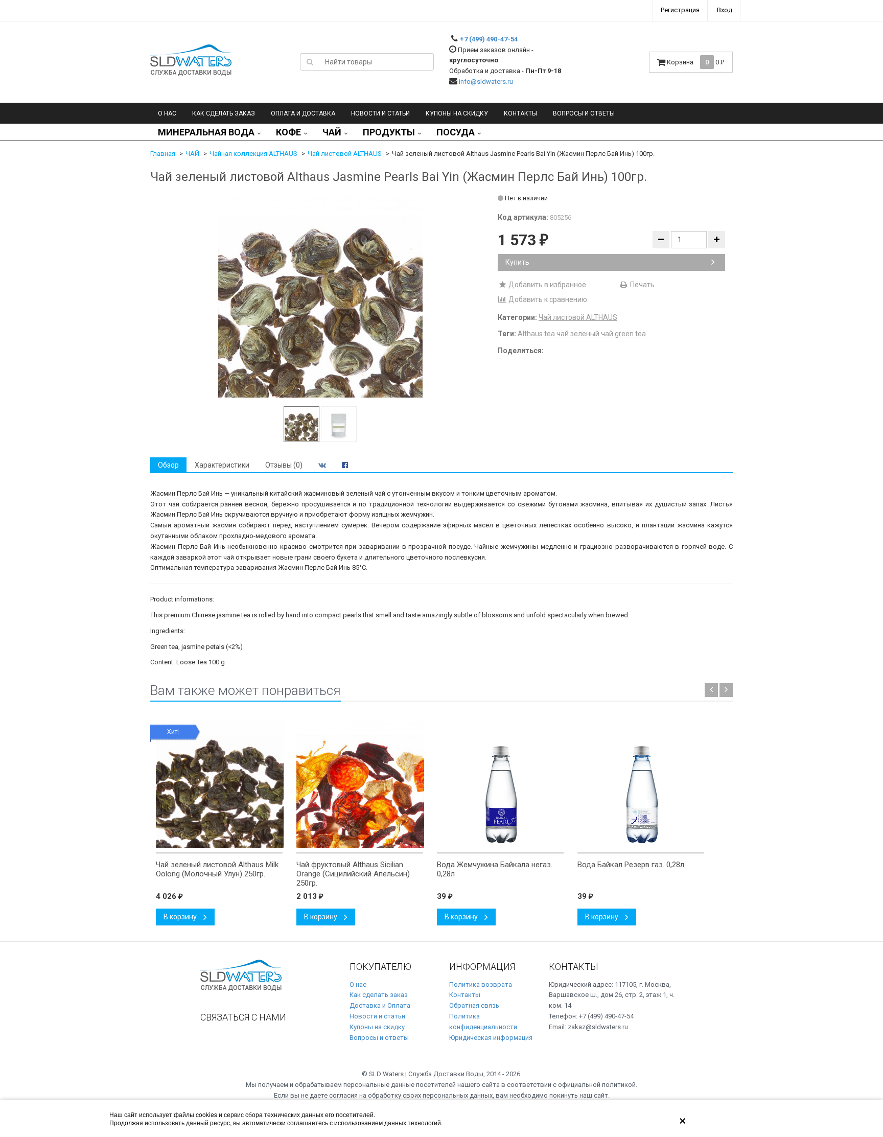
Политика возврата (480, 984)
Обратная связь (474, 1005)
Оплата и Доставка (303, 113)
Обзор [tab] (168, 465)
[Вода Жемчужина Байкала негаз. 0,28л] (500, 784)
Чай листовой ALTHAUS (345, 153)
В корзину (181, 917)
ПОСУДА (455, 132)
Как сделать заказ (223, 113)
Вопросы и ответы (584, 113)
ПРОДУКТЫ (389, 132)
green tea (630, 334)
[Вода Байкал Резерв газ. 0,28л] (640, 784)
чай (562, 334)
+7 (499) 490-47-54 (489, 39)
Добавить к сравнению (547, 299)
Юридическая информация (490, 1037)
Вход (724, 10)
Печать (642, 285)
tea (549, 334)
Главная (162, 153)
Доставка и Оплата (380, 1005)
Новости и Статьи (380, 113)
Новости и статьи (377, 1016)
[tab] (322, 465)
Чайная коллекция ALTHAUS (253, 153)
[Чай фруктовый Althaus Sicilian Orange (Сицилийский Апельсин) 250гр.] (359, 784)
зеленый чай (591, 334)
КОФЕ (288, 132)
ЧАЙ (331, 132)
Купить (517, 262)
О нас (167, 113)
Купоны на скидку (457, 113)
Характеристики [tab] (222, 465)
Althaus (530, 334)
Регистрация (680, 10)
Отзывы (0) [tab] (284, 465)
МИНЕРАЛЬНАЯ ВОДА (206, 132)
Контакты (520, 113)
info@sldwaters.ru (486, 81)
